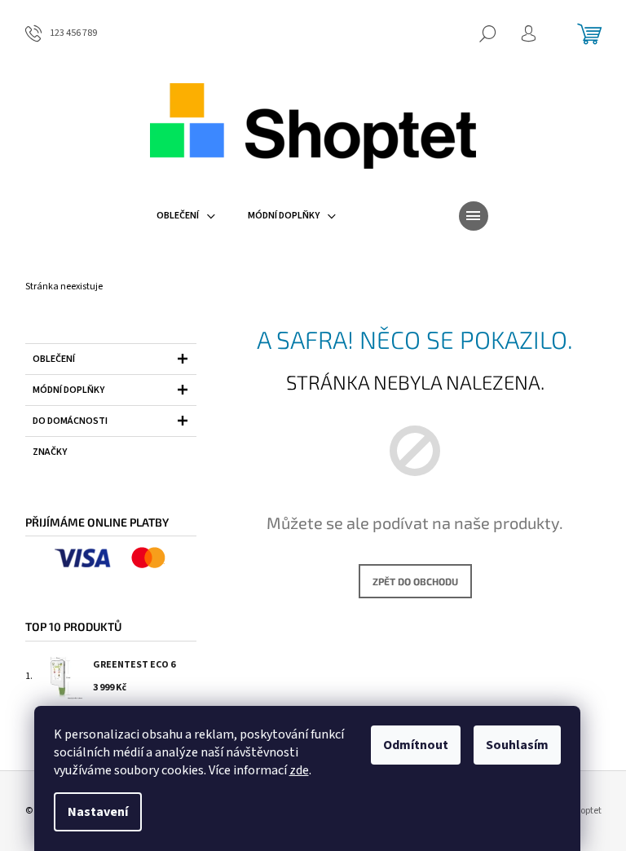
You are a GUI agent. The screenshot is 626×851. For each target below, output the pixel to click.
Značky (50, 452)
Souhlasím (517, 745)
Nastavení (98, 812)
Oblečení (54, 359)
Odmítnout (415, 745)
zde (299, 770)
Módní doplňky (68, 390)
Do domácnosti (70, 421)
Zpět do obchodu (415, 581)
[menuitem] (185, 216)
